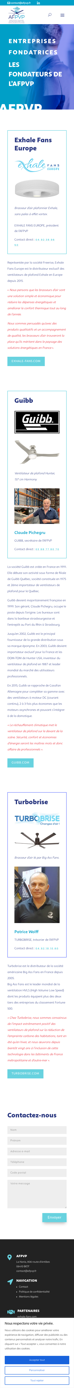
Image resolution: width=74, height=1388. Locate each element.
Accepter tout (37, 1360)
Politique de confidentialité (34, 1291)
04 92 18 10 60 (47, 948)
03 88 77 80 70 (47, 549)
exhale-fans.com (27, 1316)
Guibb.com (20, 762)
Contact (23, 1287)
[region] (37, 1353)
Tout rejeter (37, 1380)
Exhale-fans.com (26, 361)
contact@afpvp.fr (19, 3)
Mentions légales (28, 1296)
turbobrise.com (25, 1073)
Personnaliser (37, 1370)
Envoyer (54, 1218)
